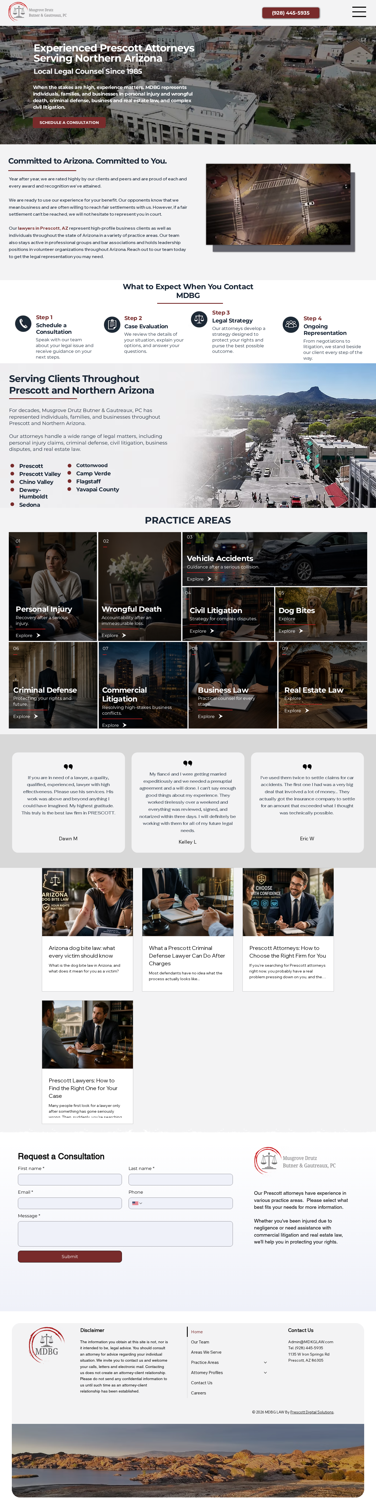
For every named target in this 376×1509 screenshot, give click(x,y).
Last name (141, 1168)
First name (31, 1168)
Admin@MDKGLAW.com (310, 1341)
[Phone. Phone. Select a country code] (137, 1203)
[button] (341, 238)
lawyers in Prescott (39, 228)
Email (25, 1192)
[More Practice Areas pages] (265, 1362)
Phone (136, 1192)
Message (29, 1215)
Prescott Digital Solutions (312, 1412)
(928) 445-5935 (309, 1347)
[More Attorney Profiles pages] (265, 1372)
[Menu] (359, 12)
